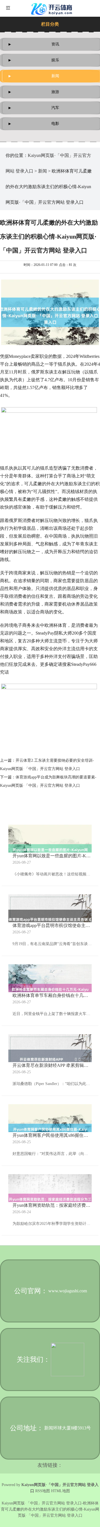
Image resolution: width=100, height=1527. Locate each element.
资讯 (55, 44)
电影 (55, 124)
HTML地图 (60, 1491)
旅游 (55, 92)
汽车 (55, 108)
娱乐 (55, 60)
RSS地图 (42, 1491)
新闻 (55, 76)
